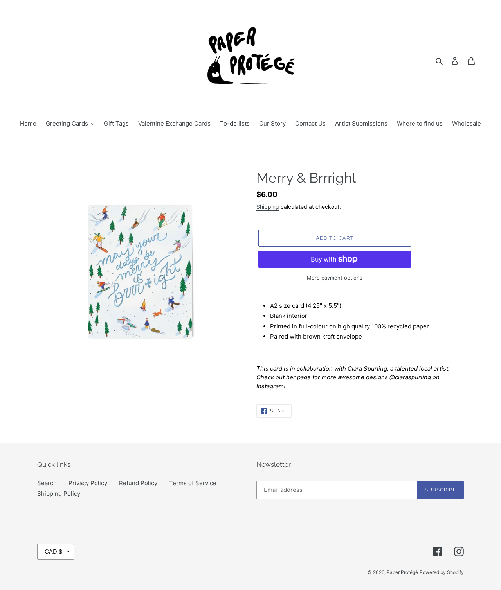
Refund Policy (138, 483)
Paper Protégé (402, 572)
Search (47, 483)
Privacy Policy (87, 483)
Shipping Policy (58, 493)
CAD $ (54, 551)
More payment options (334, 277)
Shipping (267, 206)
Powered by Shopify (442, 572)
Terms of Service (192, 483)
